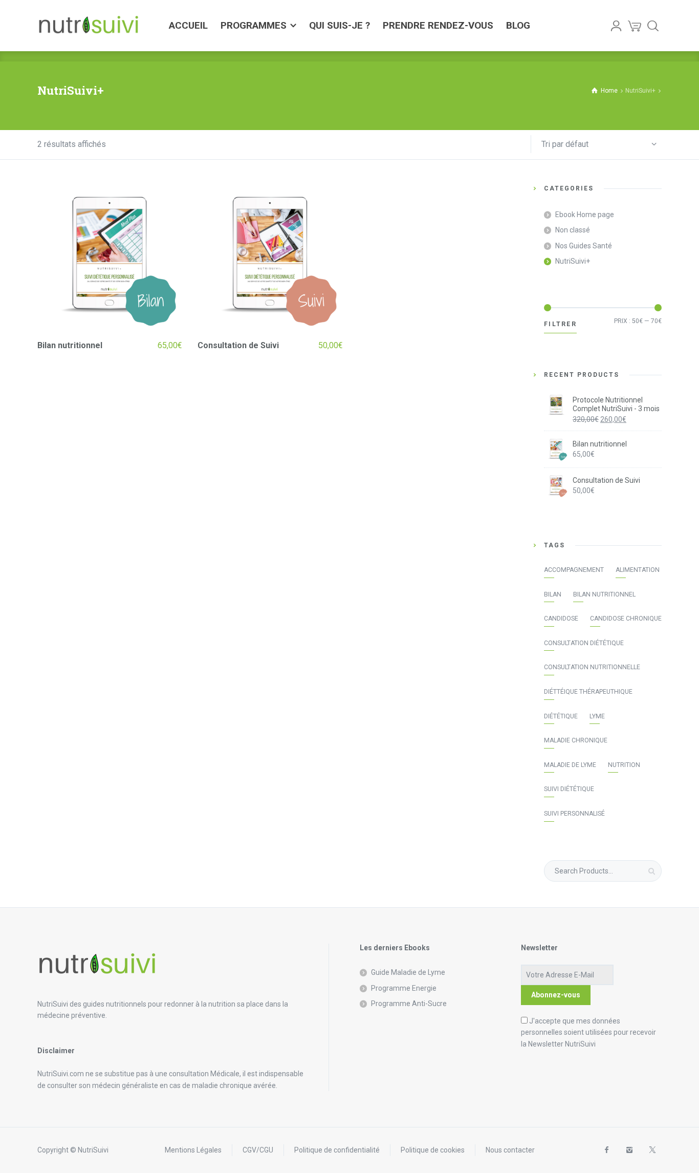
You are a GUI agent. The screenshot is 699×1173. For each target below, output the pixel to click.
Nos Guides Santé (583, 246)
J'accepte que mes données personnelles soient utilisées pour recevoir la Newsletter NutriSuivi (588, 1032)
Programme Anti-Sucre (409, 1003)
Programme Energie (403, 988)
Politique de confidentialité (337, 1150)
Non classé (572, 230)
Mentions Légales (193, 1150)
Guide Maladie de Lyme (408, 972)
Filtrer (560, 324)
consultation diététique (584, 643)
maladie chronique (575, 740)
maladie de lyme (570, 765)
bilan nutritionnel (604, 594)
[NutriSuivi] (88, 26)
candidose (561, 618)
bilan (552, 594)
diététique (561, 716)
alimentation (638, 569)
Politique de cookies (433, 1150)
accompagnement (574, 569)
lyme (597, 716)
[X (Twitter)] (652, 1150)
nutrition (624, 765)
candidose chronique (626, 618)
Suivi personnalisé (574, 813)
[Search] (653, 25)
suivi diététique (569, 789)
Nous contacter (510, 1150)
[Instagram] (629, 1150)
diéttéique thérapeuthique (588, 691)
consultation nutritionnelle (592, 667)
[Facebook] (606, 1150)
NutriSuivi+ (572, 261)
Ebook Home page (584, 214)
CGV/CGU (258, 1150)
